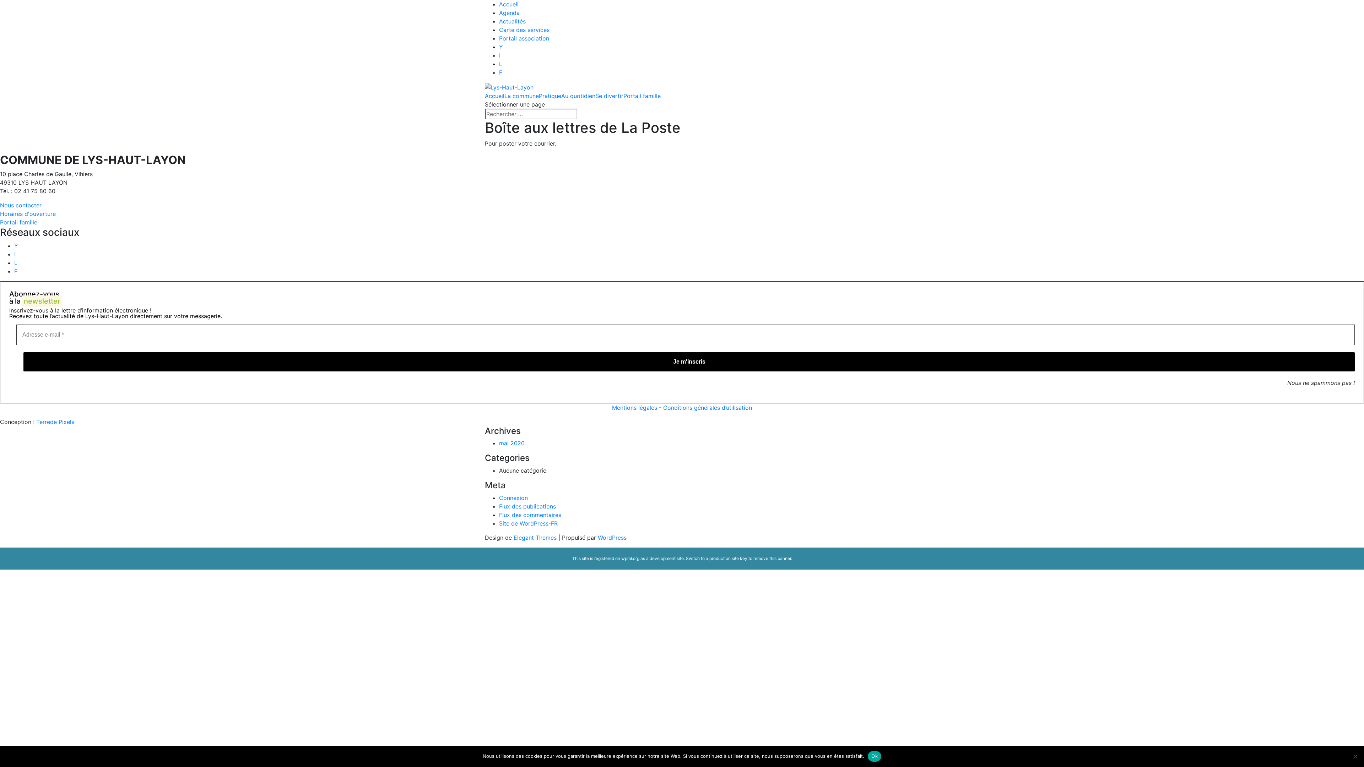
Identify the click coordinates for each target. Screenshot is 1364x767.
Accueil (509, 4)
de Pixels (55, 421)
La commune (521, 95)
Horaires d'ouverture (28, 213)
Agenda (509, 12)
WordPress (612, 537)
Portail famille (642, 95)
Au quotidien (578, 95)
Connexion (513, 497)
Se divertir (609, 95)
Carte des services (524, 29)
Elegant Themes (535, 537)
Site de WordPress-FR (528, 523)
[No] (1355, 756)
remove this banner (772, 558)
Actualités (512, 21)
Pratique (550, 95)
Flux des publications (527, 506)
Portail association (524, 38)
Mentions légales (634, 407)
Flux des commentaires (530, 514)
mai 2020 (512, 443)
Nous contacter (21, 205)
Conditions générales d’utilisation (707, 407)
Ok (874, 756)
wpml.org (630, 558)
